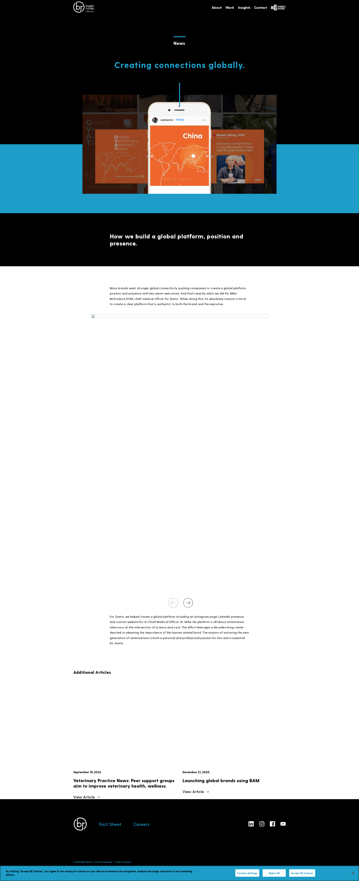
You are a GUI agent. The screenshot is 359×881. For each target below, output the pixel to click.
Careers (141, 824)
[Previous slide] (173, 603)
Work (229, 7)
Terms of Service (123, 862)
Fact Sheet (110, 824)
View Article (84, 797)
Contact (260, 7)
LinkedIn (251, 823)
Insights (244, 7)
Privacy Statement (103, 862)
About (217, 7)
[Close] (353, 873)
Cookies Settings (247, 873)
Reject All (274, 873)
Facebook (272, 823)
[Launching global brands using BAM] (234, 728)
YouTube (283, 823)
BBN (278, 7)
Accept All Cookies (302, 873)
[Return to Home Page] (83, 7)
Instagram (261, 823)
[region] (179, 873)
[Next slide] (188, 603)
